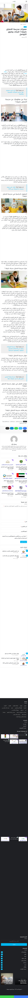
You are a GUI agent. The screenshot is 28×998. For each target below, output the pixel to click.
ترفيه (25, 956)
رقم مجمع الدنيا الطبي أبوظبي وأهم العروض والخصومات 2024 (21, 981)
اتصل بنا (24, 724)
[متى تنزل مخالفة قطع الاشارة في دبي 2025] (5, 736)
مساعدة (4, 712)
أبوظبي (25, 705)
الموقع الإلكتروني (24, 531)
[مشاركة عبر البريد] (7, 428)
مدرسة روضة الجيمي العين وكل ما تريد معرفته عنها (14, 378)
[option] (21, 979)
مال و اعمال (24, 958)
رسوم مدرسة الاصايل (19, 421)
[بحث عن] (1, 1)
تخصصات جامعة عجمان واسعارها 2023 (8, 481)
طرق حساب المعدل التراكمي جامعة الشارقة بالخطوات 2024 (7, 981)
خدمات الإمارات (23, 969)
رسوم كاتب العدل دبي (15, 710)
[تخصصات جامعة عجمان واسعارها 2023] (7, 476)
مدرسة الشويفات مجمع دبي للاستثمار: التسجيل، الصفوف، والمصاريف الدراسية (15, 348)
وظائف (25, 966)
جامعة (12, 707)
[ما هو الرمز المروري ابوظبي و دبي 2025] (14, 741)
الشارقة (25, 707)
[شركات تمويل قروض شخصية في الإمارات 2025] (23, 659)
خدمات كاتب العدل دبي (5, 707)
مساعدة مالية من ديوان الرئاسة (21, 716)
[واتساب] (16, 428)
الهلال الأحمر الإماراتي (18, 707)
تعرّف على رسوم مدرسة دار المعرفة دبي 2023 (15, 188)
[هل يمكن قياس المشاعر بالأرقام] (23, 736)
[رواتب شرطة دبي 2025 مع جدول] (23, 655)
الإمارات (9, 705)
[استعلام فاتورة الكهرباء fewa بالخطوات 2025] (5, 787)
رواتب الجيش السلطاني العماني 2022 (11, 663)
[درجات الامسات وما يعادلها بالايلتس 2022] (7, 488)
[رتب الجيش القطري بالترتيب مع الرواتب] (23, 552)
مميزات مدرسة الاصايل (23, 423)
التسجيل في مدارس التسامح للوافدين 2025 (7, 467)
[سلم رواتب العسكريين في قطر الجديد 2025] (23, 603)
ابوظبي (21, 705)
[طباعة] (25, 431)
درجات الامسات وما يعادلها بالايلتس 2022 (7, 493)
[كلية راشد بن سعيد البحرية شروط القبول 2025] (21, 476)
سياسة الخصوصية (22, 728)
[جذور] (14, 1)
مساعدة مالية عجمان (16, 714)
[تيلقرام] (12, 428)
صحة (25, 964)
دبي (25, 710)
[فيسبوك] (25, 428)
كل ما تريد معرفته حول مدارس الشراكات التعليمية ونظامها (15, 92)
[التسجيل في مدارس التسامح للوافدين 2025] (7, 462)
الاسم (25, 521)
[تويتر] (20, 428)
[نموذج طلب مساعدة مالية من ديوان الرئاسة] (5, 839)
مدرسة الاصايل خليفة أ (5, 421)
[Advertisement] (14, 55)
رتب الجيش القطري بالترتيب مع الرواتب (10, 551)
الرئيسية (24, 24)
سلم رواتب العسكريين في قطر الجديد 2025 (10, 556)
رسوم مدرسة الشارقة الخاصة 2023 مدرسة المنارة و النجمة (21, 494)
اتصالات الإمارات (15, 705)
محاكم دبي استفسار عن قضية (21, 712)
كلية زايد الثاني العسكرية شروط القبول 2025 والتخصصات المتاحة (21, 468)
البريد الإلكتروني (24, 526)
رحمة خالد (23, 37)
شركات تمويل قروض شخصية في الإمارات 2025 (10, 658)
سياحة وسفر (23, 960)
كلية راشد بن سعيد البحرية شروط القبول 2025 (21, 481)
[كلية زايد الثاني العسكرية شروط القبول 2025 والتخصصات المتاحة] (21, 462)
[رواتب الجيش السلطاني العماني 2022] (23, 664)
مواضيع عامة (23, 952)
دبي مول (22, 710)
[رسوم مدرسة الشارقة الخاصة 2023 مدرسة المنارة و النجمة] (21, 488)
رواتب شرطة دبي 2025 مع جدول (12, 653)
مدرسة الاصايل (12, 421)
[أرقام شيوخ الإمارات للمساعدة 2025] (23, 741)
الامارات (5, 705)
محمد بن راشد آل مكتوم (11, 712)
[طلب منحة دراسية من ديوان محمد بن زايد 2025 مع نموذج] (14, 885)
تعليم (21, 24)
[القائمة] (26, 1)
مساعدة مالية (24, 714)
